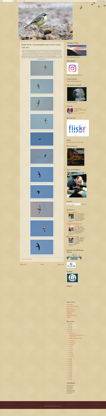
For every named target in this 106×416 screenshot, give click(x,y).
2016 (69, 361)
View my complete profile (79, 113)
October (71, 340)
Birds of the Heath (72, 212)
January (71, 356)
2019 (69, 329)
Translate (71, 205)
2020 (69, 327)
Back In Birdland (35, 6)
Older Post (61, 264)
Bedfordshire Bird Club (71, 315)
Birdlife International (71, 310)
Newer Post (23, 264)
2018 (69, 331)
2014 (69, 365)
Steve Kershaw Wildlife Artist (73, 306)
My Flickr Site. (70, 308)
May (70, 350)
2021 (69, 325)
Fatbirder (68, 317)
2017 (69, 359)
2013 (69, 367)
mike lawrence (78, 108)
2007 (69, 379)
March (70, 354)
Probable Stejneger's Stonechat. (75, 338)
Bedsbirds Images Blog (73, 236)
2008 (69, 377)
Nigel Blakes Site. (70, 311)
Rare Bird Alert (70, 304)
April (70, 352)
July (70, 346)
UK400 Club (69, 313)
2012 (69, 369)
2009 (69, 375)
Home (42, 264)
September (71, 342)
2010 (69, 373)
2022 (69, 323)
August (71, 344)
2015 (69, 363)
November (71, 333)
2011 (69, 371)
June (70, 348)
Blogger (59, 406)
